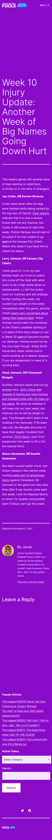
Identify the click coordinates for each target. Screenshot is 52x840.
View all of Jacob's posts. (30, 581)
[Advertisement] (26, 46)
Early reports (41, 213)
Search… (7, 768)
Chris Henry (21, 436)
